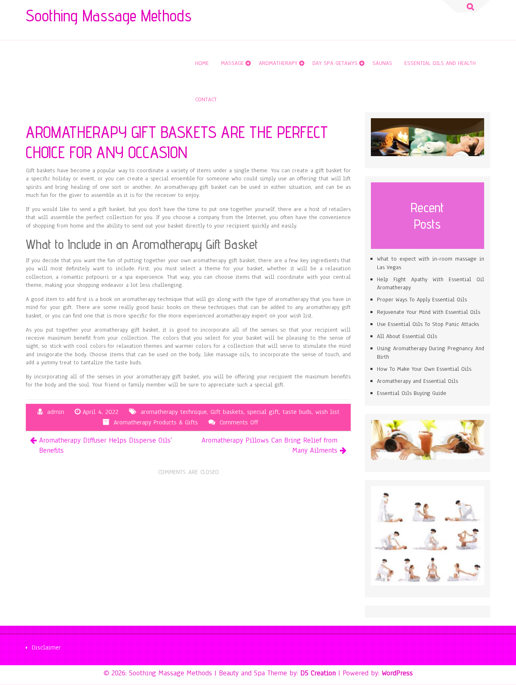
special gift (263, 411)
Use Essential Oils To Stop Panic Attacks (428, 324)
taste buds (297, 411)
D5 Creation (318, 673)
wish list (327, 411)
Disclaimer (46, 647)
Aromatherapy (278, 63)
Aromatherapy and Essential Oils (417, 381)
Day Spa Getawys (335, 63)
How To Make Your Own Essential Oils (424, 369)
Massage (232, 63)
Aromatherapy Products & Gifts (156, 422)
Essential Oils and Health (440, 63)
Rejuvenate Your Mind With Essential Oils (428, 312)
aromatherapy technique (174, 411)
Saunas (382, 63)
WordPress (397, 673)
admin (55, 411)
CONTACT (206, 99)
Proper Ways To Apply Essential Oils (422, 299)
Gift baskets (226, 411)
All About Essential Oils (407, 336)
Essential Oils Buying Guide (411, 393)
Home (202, 63)
